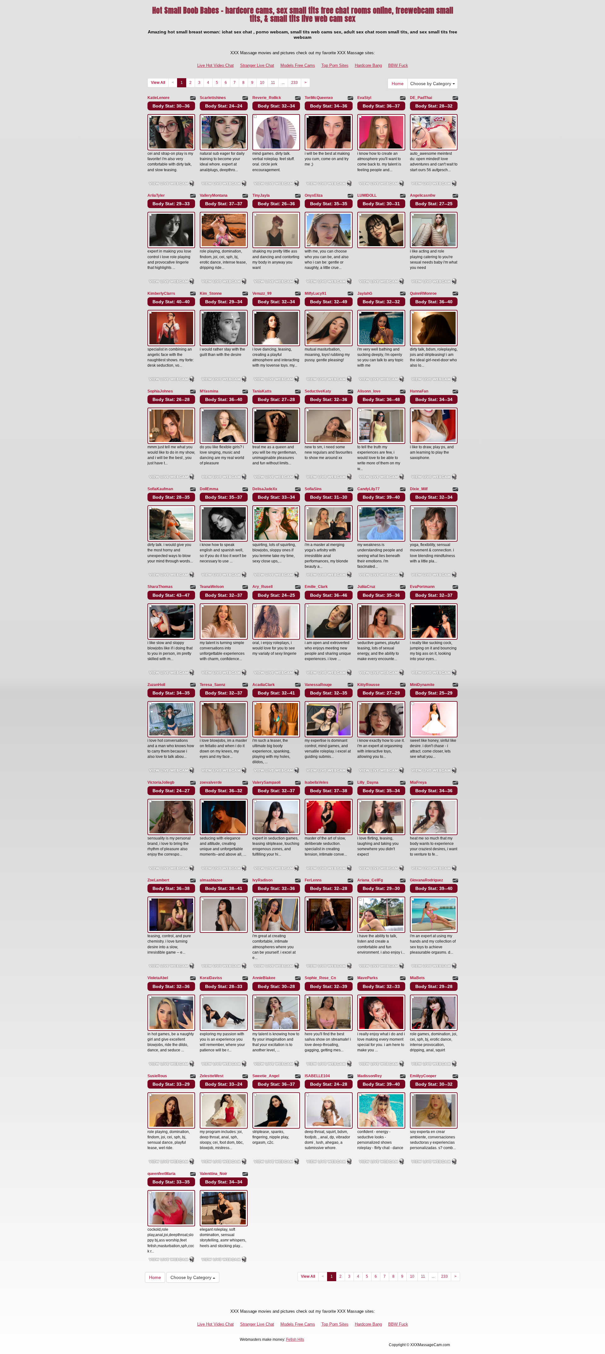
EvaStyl (364, 98)
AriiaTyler (156, 195)
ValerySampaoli (266, 782)
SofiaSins (313, 489)
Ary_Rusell (262, 586)
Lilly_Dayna (367, 782)
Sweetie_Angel (265, 1076)
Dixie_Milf (419, 489)
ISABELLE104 (317, 1076)
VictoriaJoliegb (160, 782)
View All (158, 82)
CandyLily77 (368, 489)
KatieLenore (158, 98)
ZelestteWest (211, 1076)
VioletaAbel (157, 978)
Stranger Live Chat (257, 65)
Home (398, 83)
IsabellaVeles (316, 782)
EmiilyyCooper (423, 1076)
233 (294, 82)
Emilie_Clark (316, 586)
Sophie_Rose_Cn (320, 978)
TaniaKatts (262, 391)
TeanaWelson (212, 586)
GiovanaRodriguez (426, 880)
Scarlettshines (213, 98)
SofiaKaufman (160, 489)
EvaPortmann (422, 586)
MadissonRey (369, 1076)
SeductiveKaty (318, 391)
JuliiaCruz (366, 586)
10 (262, 82)
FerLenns (313, 880)
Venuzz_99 (262, 293)
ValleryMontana (214, 195)
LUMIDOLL (367, 195)
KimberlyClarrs (161, 293)
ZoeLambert (158, 880)
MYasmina (209, 391)
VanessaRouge (318, 685)
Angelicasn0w (422, 195)
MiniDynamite (422, 685)
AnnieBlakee (263, 978)
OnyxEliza (314, 195)
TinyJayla (261, 195)
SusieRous (157, 1076)
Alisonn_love (369, 391)
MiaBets (417, 978)
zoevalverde (211, 782)
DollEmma (209, 489)
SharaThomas (160, 586)
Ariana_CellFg (370, 880)
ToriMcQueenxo (319, 98)
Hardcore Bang (368, 65)
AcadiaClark (263, 685)
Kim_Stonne (211, 293)
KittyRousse (368, 685)
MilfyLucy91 (315, 293)
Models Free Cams (297, 65)
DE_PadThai (421, 98)
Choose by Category (431, 83)
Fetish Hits (295, 1339)
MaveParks (367, 978)
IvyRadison (262, 880)
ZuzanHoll (156, 685)
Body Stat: (171, 105)
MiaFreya (418, 782)
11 (273, 82)
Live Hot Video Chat (215, 65)
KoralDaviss (211, 978)
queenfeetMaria (161, 1173)
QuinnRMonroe (423, 293)
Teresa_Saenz (212, 685)
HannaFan (419, 391)
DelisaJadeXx (264, 489)
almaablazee (211, 880)
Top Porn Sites (335, 65)
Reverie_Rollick (266, 98)
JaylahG (364, 293)
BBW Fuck (398, 65)
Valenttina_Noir (213, 1173)
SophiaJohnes (160, 391)
